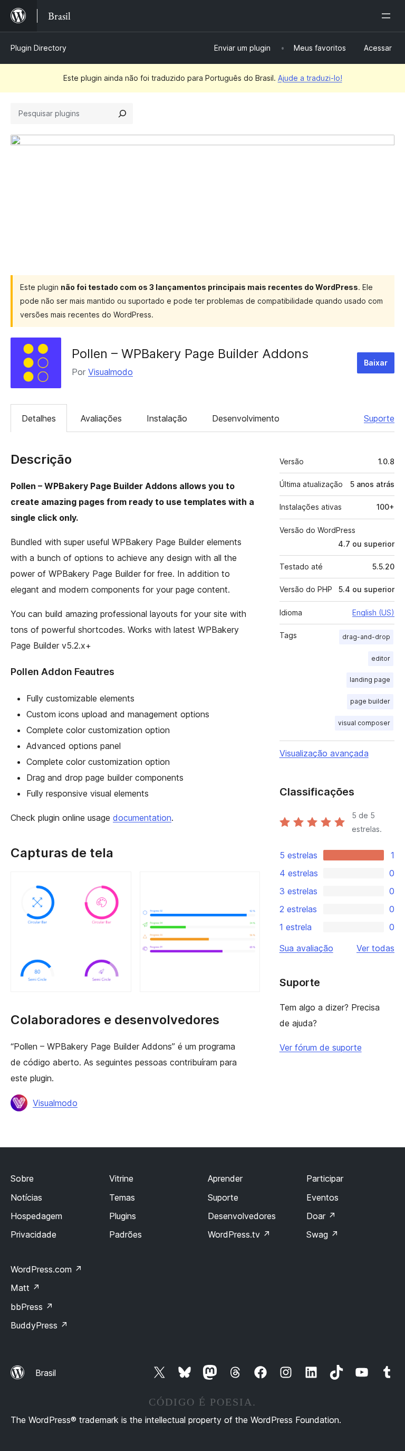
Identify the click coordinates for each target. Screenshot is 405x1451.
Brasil (45, 1373)
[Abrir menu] (388, 16)
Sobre (22, 1178)
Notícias (26, 1197)
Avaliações (101, 418)
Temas (122, 1197)
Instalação (167, 418)
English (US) (373, 612)
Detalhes (39, 418)
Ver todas (375, 948)
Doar (321, 1216)
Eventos (322, 1197)
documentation (142, 817)
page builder (370, 701)
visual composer (364, 723)
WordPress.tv (239, 1234)
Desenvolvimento (245, 418)
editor (380, 658)
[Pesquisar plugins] (122, 113)
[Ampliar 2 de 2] (245, 886)
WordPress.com (46, 1269)
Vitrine (121, 1178)
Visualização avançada (324, 753)
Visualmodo (110, 372)
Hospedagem (36, 1216)
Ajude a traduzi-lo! (310, 77)
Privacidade (33, 1234)
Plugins (122, 1216)
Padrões (125, 1234)
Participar (324, 1178)
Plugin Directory (38, 47)
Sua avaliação (306, 948)
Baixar (376, 362)
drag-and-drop (366, 637)
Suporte (379, 418)
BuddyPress (39, 1325)
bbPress (32, 1307)
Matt (25, 1288)
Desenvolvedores (242, 1216)
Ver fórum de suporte (320, 1047)
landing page (370, 680)
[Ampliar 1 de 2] (117, 886)
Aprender (225, 1178)
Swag (322, 1234)
